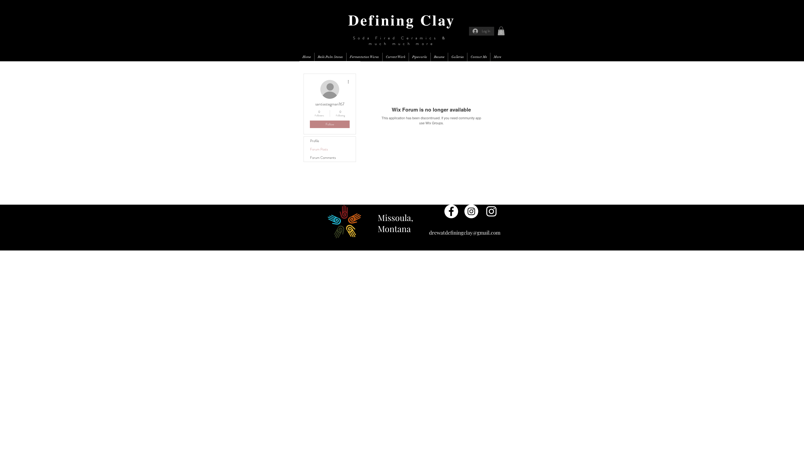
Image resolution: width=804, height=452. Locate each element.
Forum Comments (323, 157)
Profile (314, 140)
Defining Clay (401, 20)
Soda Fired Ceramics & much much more (402, 40)
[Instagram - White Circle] (471, 211)
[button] (501, 31)
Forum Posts (319, 149)
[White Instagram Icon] (491, 211)
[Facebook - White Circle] (451, 211)
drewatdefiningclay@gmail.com (464, 232)
